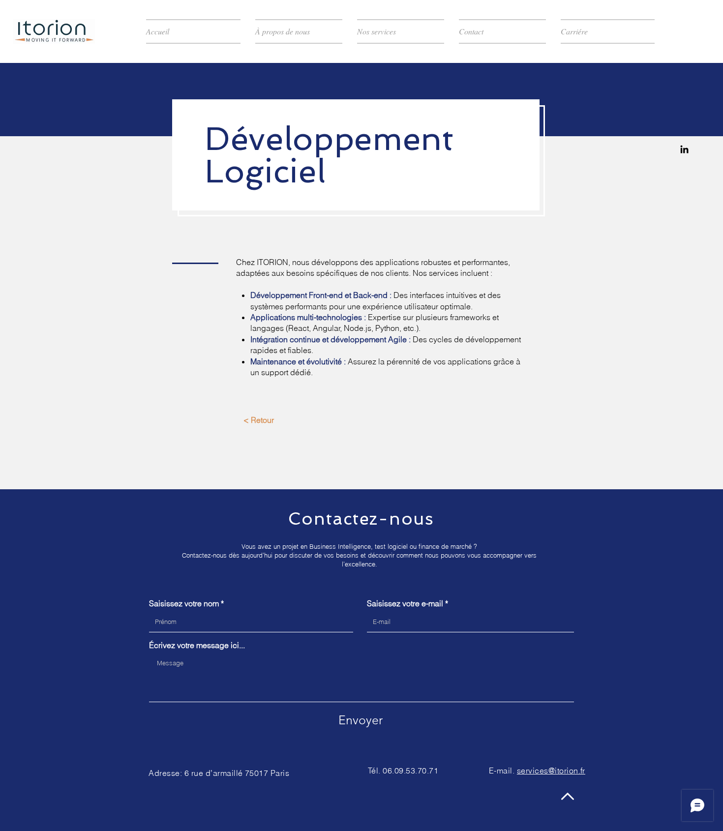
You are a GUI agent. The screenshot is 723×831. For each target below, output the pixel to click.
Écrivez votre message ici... (197, 645)
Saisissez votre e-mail (405, 603)
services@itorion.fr (551, 770)
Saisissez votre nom (184, 603)
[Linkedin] (684, 149)
